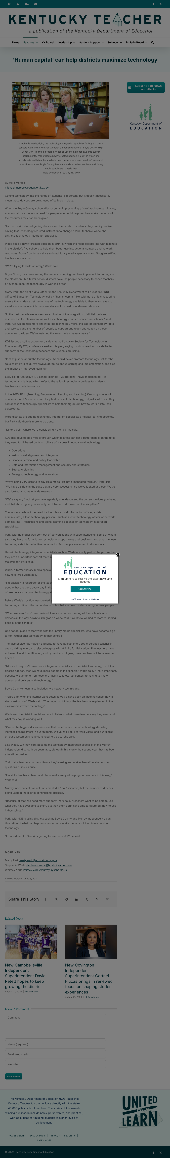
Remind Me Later (91, 599)
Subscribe (85, 589)
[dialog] (85, 579)
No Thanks (76, 599)
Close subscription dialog (117, 554)
